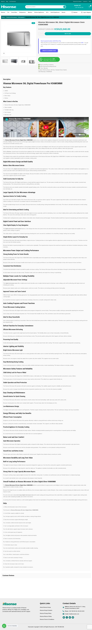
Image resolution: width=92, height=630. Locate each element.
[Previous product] (86, 17)
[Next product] (89, 17)
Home (3, 17)
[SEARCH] (64, 7)
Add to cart (68, 33)
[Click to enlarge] (4, 53)
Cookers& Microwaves (11, 17)
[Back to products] (87, 17)
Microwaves (21, 17)
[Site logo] (8, 6)
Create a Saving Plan (49, 50)
